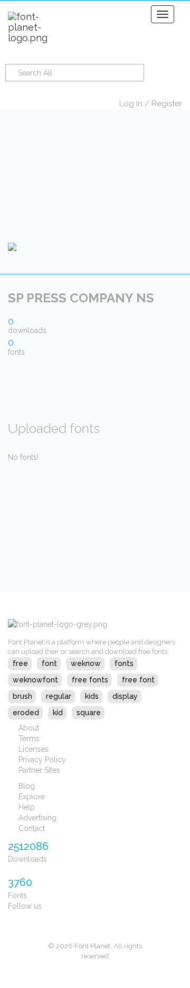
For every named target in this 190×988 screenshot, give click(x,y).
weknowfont (35, 680)
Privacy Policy (42, 759)
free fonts (90, 680)
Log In (130, 103)
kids (92, 696)
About (28, 728)
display (125, 696)
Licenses (33, 749)
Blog (26, 786)
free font (138, 680)
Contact (31, 828)
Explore (31, 796)
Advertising (37, 818)
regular (58, 696)
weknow (86, 663)
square (89, 712)
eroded (26, 712)
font (49, 663)
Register (166, 103)
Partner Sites (39, 770)
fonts (124, 663)
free (20, 663)
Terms (29, 738)
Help (26, 807)
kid (58, 712)
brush (22, 696)
